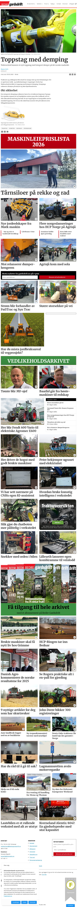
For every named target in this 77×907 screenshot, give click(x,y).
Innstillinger (70, 905)
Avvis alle (32, 902)
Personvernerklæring (36, 860)
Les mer (44, 874)
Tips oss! (32, 857)
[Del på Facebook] (70, 74)
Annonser (65, 4)
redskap (19, 128)
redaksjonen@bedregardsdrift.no (11, 846)
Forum (46, 4)
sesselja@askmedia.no (7, 856)
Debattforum (33, 854)
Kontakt (59, 4)
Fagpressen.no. (8, 896)
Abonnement (33, 846)
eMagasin (72, 4)
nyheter (12, 128)
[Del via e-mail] (75, 74)
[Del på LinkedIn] (72, 74)
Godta (24, 902)
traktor (4, 128)
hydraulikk (27, 128)
